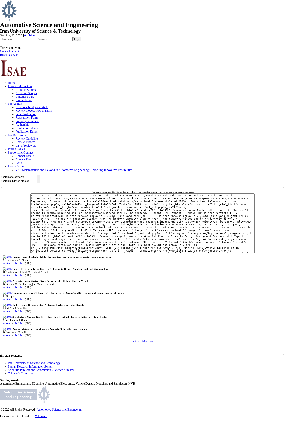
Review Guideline (27, 138)
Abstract (7, 263)
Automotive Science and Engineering (59, 409)
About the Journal (26, 89)
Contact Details (25, 156)
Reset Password (9, 54)
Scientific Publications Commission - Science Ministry (41, 370)
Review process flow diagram (34, 110)
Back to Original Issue (142, 341)
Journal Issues (16, 149)
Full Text (19, 263)
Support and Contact (20, 152)
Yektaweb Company (20, 373)
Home (11, 82)
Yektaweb (41, 416)
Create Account (9, 51)
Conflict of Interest (27, 128)
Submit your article (27, 121)
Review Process (25, 142)
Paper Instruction (26, 114)
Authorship (22, 124)
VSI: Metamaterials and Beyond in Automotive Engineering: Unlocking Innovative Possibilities (74, 170)
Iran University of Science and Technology (34, 363)
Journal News (24, 100)
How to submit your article (32, 107)
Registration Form (27, 117)
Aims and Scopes (26, 93)
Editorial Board (25, 96)
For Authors (15, 103)
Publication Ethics (27, 131)
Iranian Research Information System (30, 366)
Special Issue (16, 166)
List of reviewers (26, 145)
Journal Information (20, 86)
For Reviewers (17, 135)
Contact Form (24, 159)
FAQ (19, 163)
